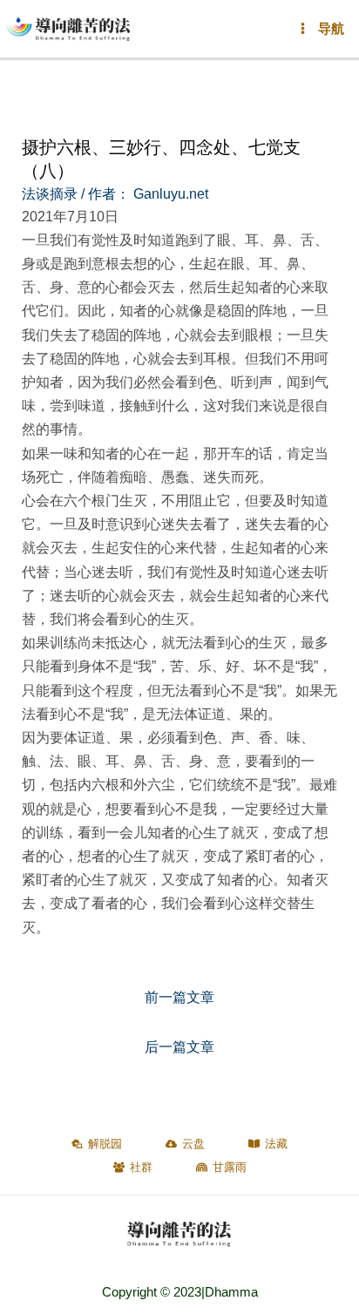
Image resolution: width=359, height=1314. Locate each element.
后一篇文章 (179, 1047)
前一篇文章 (179, 997)
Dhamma (231, 1292)
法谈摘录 (50, 193)
